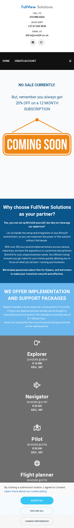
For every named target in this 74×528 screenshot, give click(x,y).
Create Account (25, 61)
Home (6, 61)
